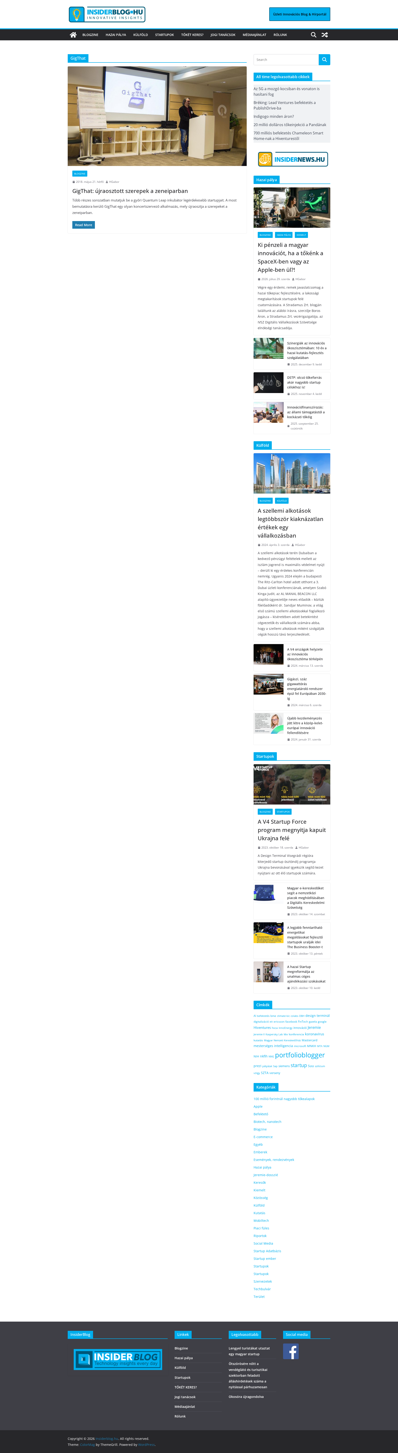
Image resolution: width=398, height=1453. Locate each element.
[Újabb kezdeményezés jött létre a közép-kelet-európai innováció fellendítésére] (269, 729)
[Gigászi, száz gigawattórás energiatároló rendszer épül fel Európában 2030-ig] (269, 692)
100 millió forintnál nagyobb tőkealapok (284, 1099)
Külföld (140, 35)
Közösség (261, 1198)
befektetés (263, 1016)
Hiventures (262, 1027)
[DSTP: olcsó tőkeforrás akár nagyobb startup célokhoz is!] (269, 385)
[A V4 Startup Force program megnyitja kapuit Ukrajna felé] (292, 784)
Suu (311, 1066)
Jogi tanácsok (223, 35)
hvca (275, 1028)
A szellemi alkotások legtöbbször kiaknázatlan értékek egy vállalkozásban (290, 523)
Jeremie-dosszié (266, 1175)
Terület (259, 1296)
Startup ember (265, 1258)
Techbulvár (262, 1289)
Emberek (260, 1152)
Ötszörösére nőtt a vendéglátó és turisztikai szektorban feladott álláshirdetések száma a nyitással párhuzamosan (248, 1375)
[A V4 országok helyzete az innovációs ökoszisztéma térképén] (269, 657)
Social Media (263, 1243)
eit (271, 1021)
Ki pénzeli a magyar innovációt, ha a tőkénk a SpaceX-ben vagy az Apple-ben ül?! (290, 257)
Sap (275, 1066)
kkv (286, 1034)
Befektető (261, 1114)
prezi (257, 1066)
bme (273, 1016)
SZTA (265, 1073)
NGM (326, 1046)
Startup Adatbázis (267, 1251)
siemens (284, 1066)
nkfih (264, 1056)
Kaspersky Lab (274, 1034)
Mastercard (309, 1040)
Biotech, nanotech (267, 1121)
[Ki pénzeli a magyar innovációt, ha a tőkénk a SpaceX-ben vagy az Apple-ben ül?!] (292, 207)
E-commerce (263, 1137)
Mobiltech (261, 1220)
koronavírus (314, 1034)
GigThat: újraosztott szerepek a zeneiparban (130, 191)
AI (255, 1016)
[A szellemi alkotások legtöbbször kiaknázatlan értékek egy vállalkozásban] (292, 473)
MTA (319, 1046)
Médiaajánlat (254, 35)
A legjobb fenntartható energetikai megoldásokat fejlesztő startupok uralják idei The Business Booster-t (305, 937)
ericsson (279, 1022)
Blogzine (90, 35)
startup (299, 1065)
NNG (271, 1056)
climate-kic (283, 1016)
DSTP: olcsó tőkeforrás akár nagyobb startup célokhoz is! (304, 382)
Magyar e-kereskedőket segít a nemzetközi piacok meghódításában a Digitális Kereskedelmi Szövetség (306, 898)
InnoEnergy (286, 1028)
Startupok (164, 35)
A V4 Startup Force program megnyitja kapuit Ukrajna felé (292, 830)
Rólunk (280, 35)
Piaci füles (261, 1228)
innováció (300, 1028)
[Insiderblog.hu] (73, 34)
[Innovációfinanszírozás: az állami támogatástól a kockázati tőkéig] (269, 418)
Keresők (260, 1182)
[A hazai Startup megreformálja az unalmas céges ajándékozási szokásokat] (269, 977)
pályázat (267, 1066)
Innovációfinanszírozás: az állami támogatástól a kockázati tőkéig (306, 412)
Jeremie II (259, 1034)
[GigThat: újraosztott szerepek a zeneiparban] (157, 116)
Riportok (260, 1236)
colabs (294, 1016)
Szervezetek (263, 1281)
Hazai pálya (116, 35)
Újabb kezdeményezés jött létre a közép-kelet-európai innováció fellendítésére (305, 725)
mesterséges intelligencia (273, 1046)
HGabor (114, 182)
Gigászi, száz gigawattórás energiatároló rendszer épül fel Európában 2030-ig (306, 689)
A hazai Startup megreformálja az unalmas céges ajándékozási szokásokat (306, 974)
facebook (291, 1022)
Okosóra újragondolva (246, 1396)
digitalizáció (261, 1022)
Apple (258, 1106)
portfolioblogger (300, 1054)
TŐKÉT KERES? (192, 35)
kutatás (258, 1040)
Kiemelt (301, 235)
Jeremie (314, 1027)
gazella (313, 1021)
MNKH (311, 1046)
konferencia (296, 1034)
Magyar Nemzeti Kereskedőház (282, 1040)
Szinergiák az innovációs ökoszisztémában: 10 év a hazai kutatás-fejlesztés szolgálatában (307, 350)
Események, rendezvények (274, 1159)
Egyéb (258, 1144)
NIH (256, 1056)
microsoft (300, 1046)
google (322, 1021)
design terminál (317, 1015)
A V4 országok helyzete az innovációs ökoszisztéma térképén (305, 654)
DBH (301, 1016)
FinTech (303, 1021)
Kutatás (259, 1213)
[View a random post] (324, 34)
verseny (274, 1073)
